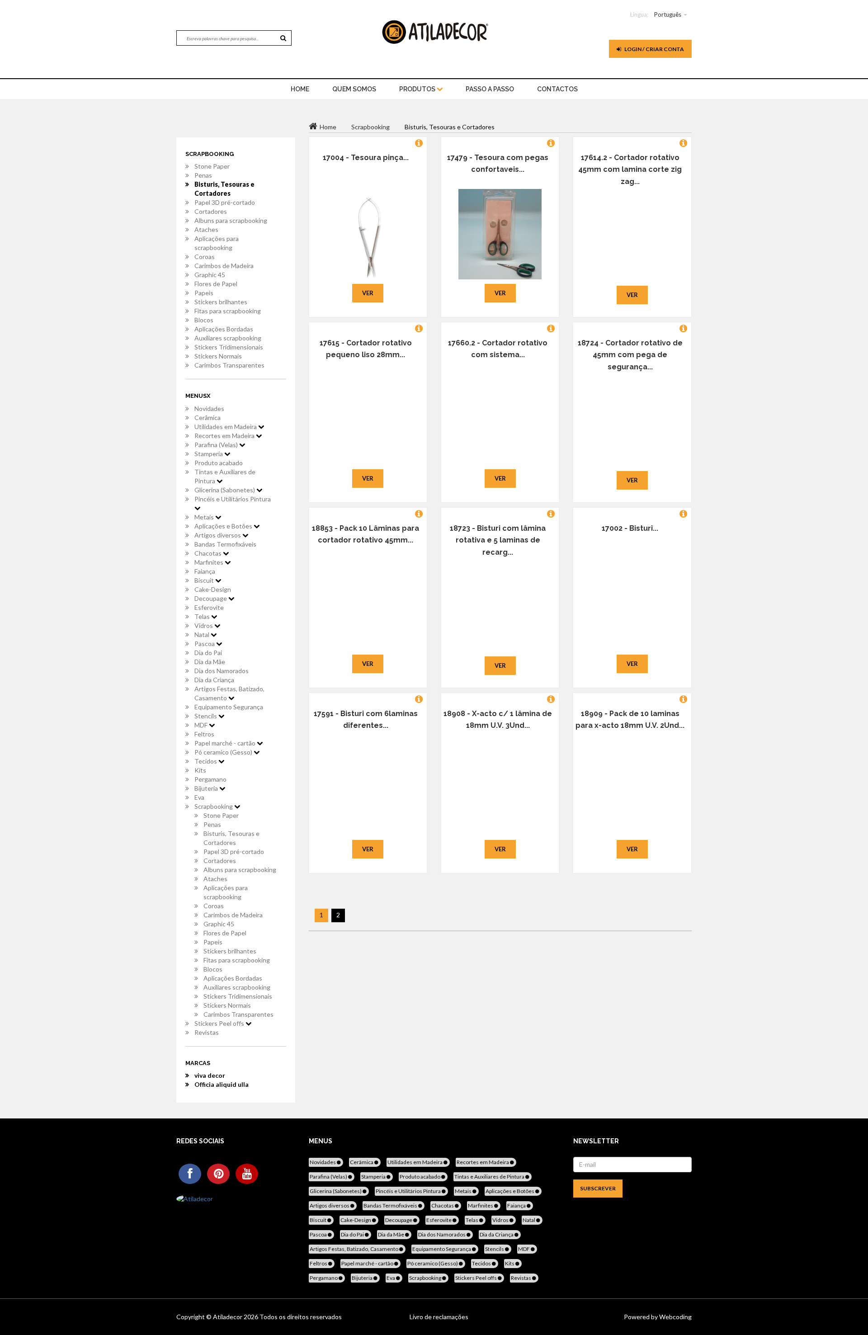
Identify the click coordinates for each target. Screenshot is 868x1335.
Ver (367, 293)
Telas (202, 616)
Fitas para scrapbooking (227, 311)
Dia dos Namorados (221, 671)
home (300, 89)
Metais (204, 517)
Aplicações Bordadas (223, 329)
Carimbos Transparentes (229, 365)
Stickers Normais (218, 356)
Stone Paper (212, 166)
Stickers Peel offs (219, 1023)
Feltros (204, 734)
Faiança (204, 571)
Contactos (557, 89)
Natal (202, 634)
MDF (201, 725)
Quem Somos (354, 89)
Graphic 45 (209, 274)
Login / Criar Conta (653, 49)
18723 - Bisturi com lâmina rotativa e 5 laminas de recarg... (498, 540)
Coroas (204, 256)
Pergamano (210, 779)
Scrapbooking (214, 806)
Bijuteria (206, 788)
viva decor (209, 1075)
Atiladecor (228, 1317)
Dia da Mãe (209, 661)
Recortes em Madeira (225, 435)
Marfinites (209, 562)
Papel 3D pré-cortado (224, 202)
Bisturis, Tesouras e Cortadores (224, 188)
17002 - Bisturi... (630, 528)
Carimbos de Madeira (224, 265)
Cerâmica (207, 417)
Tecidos (206, 761)
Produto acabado (218, 463)
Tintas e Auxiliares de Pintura (224, 476)
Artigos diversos (218, 535)
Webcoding (675, 1317)
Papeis (203, 293)
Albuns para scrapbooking (230, 220)
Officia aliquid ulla (221, 1084)
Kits (200, 770)
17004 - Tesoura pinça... (366, 157)
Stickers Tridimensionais (228, 347)
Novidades (209, 408)
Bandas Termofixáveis (225, 544)
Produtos (418, 89)
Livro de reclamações (439, 1317)
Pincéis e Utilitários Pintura (232, 499)
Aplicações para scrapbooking (216, 243)
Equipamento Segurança (228, 707)
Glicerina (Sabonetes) (225, 490)
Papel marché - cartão (225, 743)
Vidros (204, 625)
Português (667, 14)
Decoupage (211, 598)
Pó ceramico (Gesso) (224, 752)
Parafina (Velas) (216, 444)
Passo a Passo (490, 89)
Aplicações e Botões (224, 526)
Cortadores (210, 211)
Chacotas (208, 553)
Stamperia (209, 454)
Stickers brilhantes (220, 302)
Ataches (206, 229)
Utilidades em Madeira (226, 426)
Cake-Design (212, 589)
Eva (199, 797)
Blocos (203, 320)
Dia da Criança (214, 680)
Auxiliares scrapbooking (227, 338)
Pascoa (205, 643)
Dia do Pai (208, 652)
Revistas (206, 1032)
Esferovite (209, 607)
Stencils (206, 716)
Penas (203, 175)
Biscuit (204, 580)
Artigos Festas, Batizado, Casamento (229, 693)
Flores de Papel (215, 284)
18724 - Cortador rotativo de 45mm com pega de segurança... (630, 355)
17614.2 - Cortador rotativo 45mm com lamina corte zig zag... (630, 169)
